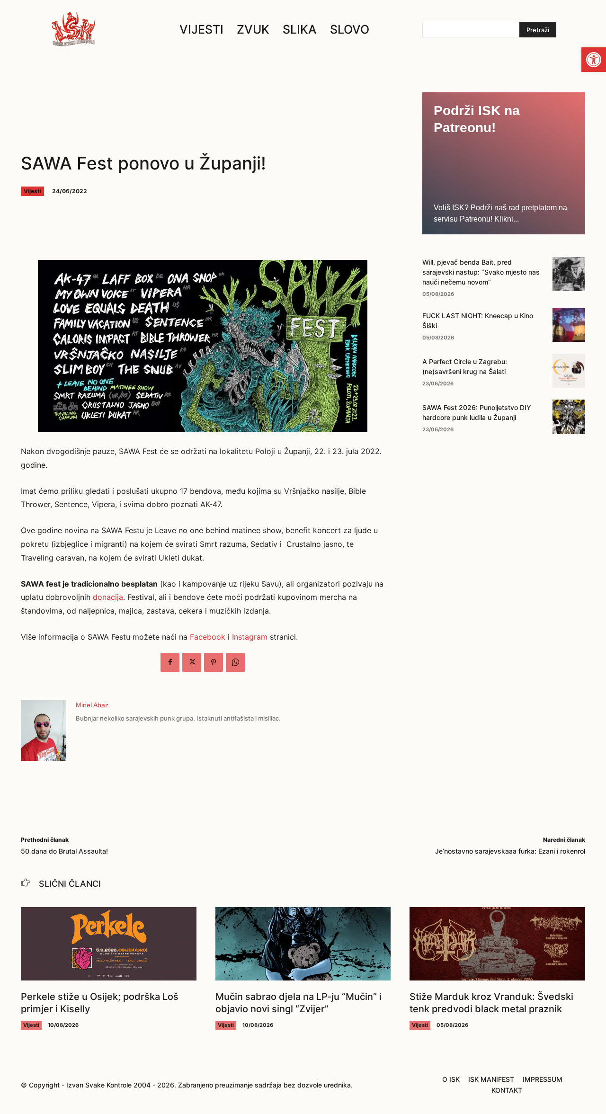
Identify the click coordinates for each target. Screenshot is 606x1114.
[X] (191, 662)
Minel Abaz (92, 705)
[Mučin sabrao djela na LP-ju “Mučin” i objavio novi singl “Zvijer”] (303, 944)
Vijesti (32, 191)
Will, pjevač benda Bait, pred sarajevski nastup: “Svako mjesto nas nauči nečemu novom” (481, 272)
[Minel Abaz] (43, 730)
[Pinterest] (213, 662)
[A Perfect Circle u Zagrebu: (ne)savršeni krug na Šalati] (569, 371)
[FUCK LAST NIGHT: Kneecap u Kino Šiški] (569, 325)
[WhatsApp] (235, 662)
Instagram (249, 637)
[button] (593, 59)
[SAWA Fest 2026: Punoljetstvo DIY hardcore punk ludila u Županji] (569, 417)
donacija (108, 597)
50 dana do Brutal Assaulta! (64, 851)
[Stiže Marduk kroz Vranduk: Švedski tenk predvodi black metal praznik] (497, 944)
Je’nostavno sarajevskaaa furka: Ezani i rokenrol (510, 851)
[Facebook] (169, 662)
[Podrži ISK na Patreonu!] (503, 163)
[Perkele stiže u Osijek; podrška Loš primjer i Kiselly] (108, 944)
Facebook (207, 637)
